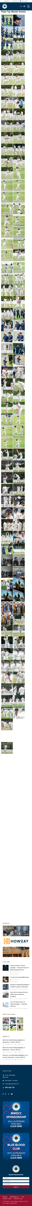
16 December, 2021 (9, 1059)
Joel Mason (15, 981)
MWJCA (5, 1197)
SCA (23, 1197)
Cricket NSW (7, 1198)
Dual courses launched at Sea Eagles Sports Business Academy (19, 994)
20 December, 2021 (9, 1044)
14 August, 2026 (16, 972)
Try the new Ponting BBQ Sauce (19, 977)
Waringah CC (14, 1197)
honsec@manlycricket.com (12, 1084)
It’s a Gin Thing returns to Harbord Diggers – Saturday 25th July (18, 1004)
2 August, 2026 (15, 979)
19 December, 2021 (9, 1052)
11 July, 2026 (15, 998)
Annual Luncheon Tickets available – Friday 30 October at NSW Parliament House (19, 967)
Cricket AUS (18, 1198)
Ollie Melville (19, 1044)
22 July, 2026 (15, 989)
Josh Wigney (15, 974)
